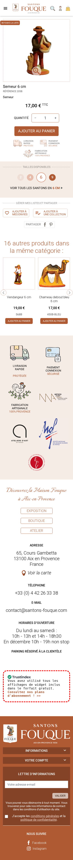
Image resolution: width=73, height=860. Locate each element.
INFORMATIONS (37, 751)
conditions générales (45, 816)
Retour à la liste (10, 23)
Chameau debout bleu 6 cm (54, 299)
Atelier (36, 531)
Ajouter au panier (36, 131)
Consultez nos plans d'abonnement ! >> (26, 694)
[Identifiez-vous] (60, 8)
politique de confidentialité (38, 820)
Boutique (36, 521)
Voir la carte (39, 573)
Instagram (40, 848)
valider (60, 795)
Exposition (37, 511)
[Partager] (45, 224)
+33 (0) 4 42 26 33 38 (36, 593)
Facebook (39, 843)
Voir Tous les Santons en (35, 188)
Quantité (21, 118)
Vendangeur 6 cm (19, 297)
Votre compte (36, 760)
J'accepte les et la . (39, 818)
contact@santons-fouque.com (36, 610)
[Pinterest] (51, 224)
